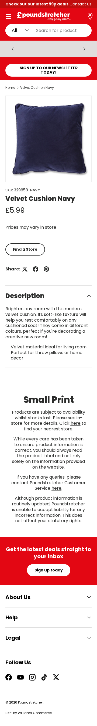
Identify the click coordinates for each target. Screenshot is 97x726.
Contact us (81, 4)
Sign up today (48, 570)
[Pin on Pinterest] (46, 269)
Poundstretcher (30, 702)
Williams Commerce (35, 713)
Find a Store (25, 249)
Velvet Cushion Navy (37, 87)
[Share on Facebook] (35, 269)
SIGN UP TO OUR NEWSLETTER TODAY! (49, 70)
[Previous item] (13, 49)
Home (10, 87)
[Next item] (84, 49)
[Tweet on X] (24, 269)
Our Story (48, 48)
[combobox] (48, 30)
